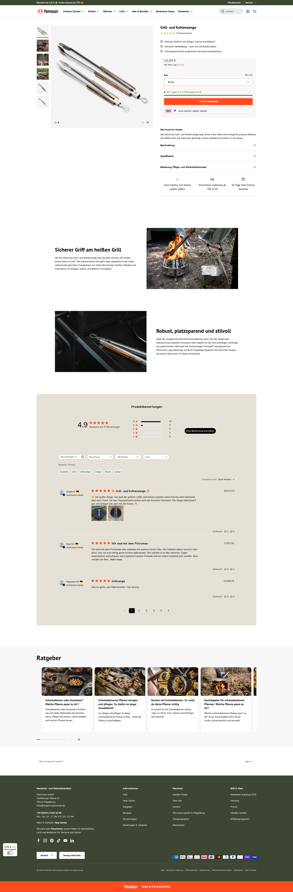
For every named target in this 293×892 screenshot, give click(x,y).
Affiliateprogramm (240, 818)
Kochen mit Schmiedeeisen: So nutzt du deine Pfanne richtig (172, 702)
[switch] (10, 853)
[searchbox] (69, 456)
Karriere (177, 806)
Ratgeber (127, 806)
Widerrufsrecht (191, 870)
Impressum (238, 870)
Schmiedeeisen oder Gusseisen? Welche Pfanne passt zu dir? (64, 702)
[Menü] (15, 845)
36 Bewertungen (184, 33)
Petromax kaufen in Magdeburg (189, 812)
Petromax (47, 870)
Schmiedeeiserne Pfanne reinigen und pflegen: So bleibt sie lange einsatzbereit (118, 704)
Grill (74, 471)
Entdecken (183, 11)
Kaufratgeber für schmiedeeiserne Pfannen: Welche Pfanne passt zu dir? (224, 704)
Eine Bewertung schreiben (200, 430)
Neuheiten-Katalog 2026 (243, 794)
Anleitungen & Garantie (135, 825)
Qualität (64, 471)
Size (166, 75)
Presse (233, 806)
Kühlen (92, 11)
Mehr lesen (116, 559)
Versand (180, 65)
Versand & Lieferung (174, 870)
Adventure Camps (165, 11)
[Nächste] (78, 739)
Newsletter (178, 825)
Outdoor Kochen (72, 11)
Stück (108, 471)
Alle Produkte (250, 870)
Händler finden (180, 794)
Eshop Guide (78, 870)
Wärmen (107, 11)
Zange (98, 471)
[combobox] (231, 11)
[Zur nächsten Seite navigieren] (168, 610)
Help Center (129, 800)
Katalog (234, 800)
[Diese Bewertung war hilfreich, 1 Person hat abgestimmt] (225, 531)
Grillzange (85, 471)
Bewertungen (130, 818)
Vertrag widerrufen (72, 855)
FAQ (125, 794)
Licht (122, 11)
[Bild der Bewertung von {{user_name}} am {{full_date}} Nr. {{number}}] (99, 513)
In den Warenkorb (208, 101)
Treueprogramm (181, 818)
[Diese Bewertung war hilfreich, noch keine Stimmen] (225, 569)
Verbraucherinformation (222, 870)
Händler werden (238, 812)
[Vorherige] (72, 739)
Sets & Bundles (140, 11)
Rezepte (127, 812)
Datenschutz (204, 870)
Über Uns (177, 800)
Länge (118, 471)
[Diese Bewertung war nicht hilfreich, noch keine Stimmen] (231, 531)
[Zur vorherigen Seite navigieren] (124, 610)
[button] (254, 11)
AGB (162, 870)
